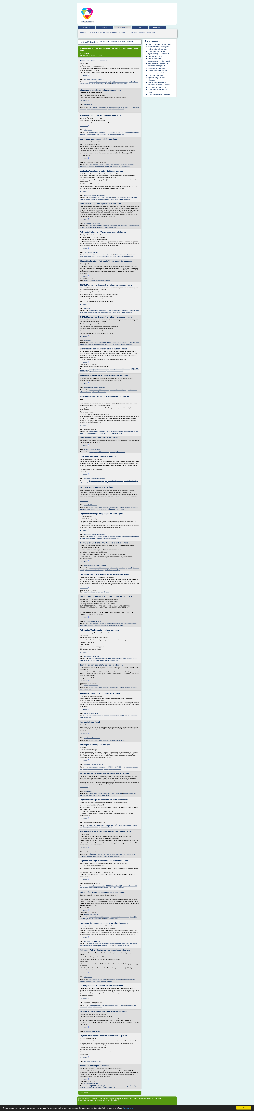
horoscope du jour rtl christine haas (119, 943)
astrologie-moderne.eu (91, 685)
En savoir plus (128, 1108)
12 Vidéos (91, 55)
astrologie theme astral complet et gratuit (100, 310)
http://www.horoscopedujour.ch (93, 764)
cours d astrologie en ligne (131, 481)
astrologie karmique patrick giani (98, 793)
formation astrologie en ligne (97, 658)
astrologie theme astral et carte (116, 109)
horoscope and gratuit (155, 75)
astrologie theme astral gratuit (119, 83)
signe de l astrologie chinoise (101, 83)
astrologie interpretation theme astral (117, 82)
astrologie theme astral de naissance (99, 164)
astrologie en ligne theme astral (115, 107)
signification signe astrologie (112, 570)
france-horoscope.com (91, 914)
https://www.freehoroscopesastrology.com (97, 280)
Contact (151, 32)
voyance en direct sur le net (96, 1005)
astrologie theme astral (93, 227)
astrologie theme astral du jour (103, 166)
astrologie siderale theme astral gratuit (106, 256)
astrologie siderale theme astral (114, 854)
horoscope (158, 27)
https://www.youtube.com (92, 223)
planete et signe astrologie (118, 568)
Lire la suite (84, 75)
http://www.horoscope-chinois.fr (93, 79)
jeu (140, 27)
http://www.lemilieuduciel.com (93, 621)
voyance (86, 27)
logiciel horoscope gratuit (157, 82)
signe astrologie (122, 28)
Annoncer (143, 32)
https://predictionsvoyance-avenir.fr (95, 565)
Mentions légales (91, 1098)
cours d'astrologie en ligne (115, 481)
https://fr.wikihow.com (90, 505)
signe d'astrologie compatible (101, 483)
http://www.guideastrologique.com (94, 195)
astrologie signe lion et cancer (94, 570)
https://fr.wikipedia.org (91, 1083)
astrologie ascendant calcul (110, 918)
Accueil (83, 32)
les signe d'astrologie (108, 227)
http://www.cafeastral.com (92, 738)
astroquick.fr (88, 104)
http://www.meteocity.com (92, 941)
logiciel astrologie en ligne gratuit (100, 199)
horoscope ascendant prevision (159, 94)
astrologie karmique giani (115, 793)
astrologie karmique (106, 981)
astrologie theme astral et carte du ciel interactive (101, 197)
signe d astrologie (105, 827)
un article (133, 32)
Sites (100, 32)
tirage (104, 27)
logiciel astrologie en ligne (86, 482)
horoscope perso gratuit (156, 66)
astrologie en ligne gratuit (157, 68)
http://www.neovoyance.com (92, 1061)
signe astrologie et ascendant (120, 917)
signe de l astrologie (116, 509)
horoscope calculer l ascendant (159, 85)
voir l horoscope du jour (121, 945)
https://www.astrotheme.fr (92, 1031)
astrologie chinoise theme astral (98, 82)
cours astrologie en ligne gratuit (159, 61)
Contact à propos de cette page (150, 1098)
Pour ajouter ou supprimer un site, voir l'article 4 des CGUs (98, 1100)
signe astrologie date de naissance (156, 79)
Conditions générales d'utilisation (109, 1098)
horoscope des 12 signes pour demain (158, 91)
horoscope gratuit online (156, 51)
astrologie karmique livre (129, 793)
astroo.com (87, 308)
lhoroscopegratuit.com (91, 252)
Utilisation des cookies (130, 1098)
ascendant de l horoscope (157, 87)
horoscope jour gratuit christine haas (99, 943)
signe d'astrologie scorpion (97, 371)
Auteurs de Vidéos (110, 32)
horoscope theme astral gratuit (158, 47)
